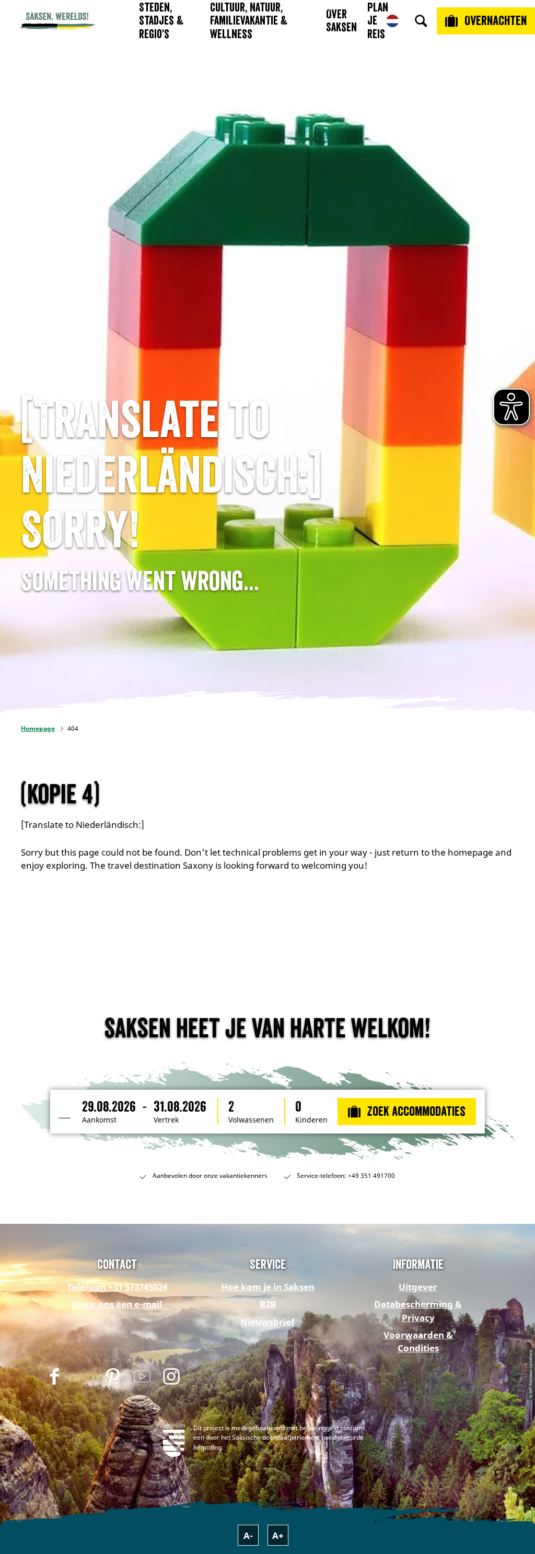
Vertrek (166, 1120)
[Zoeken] (421, 21)
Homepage (38, 728)
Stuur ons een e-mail (117, 1304)
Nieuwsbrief (267, 1322)
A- (248, 1535)
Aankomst (99, 1120)
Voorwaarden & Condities (418, 1341)
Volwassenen (251, 1120)
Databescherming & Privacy (418, 1310)
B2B (268, 1304)
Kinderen (311, 1120)
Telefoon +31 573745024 (117, 1287)
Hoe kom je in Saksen (268, 1287)
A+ (278, 1535)
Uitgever (418, 1287)
